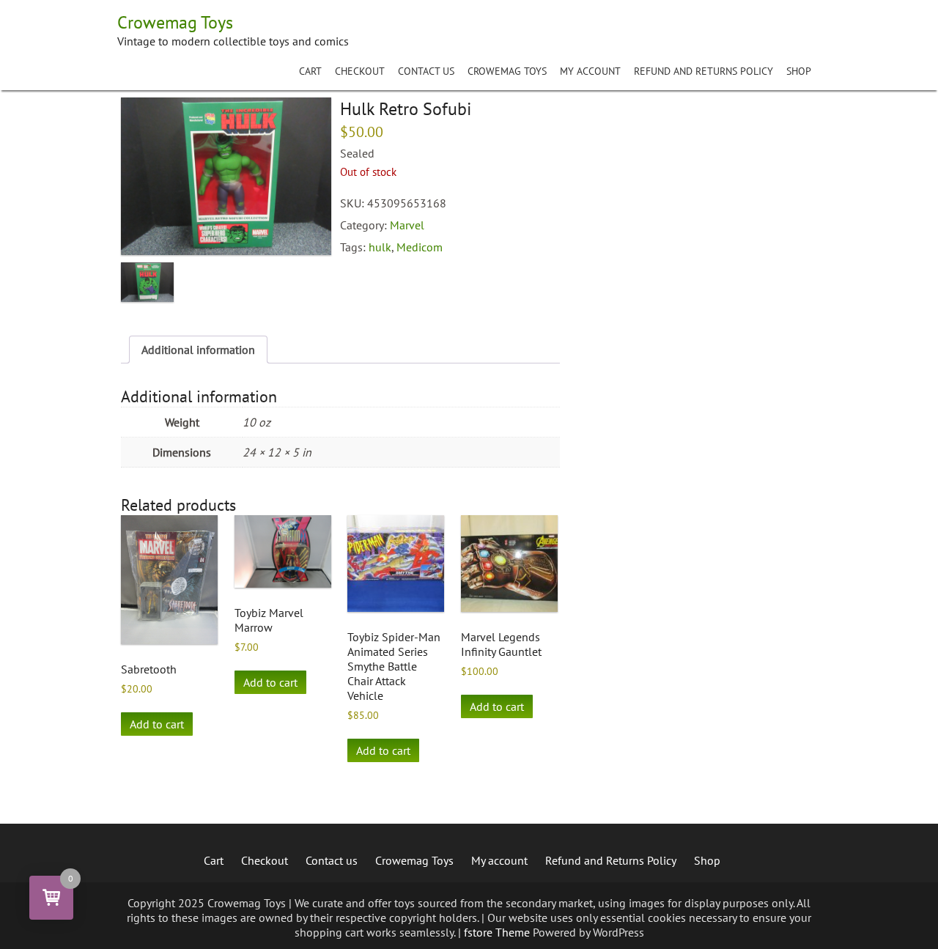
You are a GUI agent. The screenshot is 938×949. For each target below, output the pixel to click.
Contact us (426, 71)
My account (590, 71)
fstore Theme (498, 932)
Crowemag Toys (507, 71)
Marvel (407, 225)
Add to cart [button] (157, 724)
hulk (380, 247)
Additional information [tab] (198, 349)
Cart (310, 71)
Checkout (360, 71)
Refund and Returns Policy (703, 71)
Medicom (419, 247)
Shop (798, 71)
